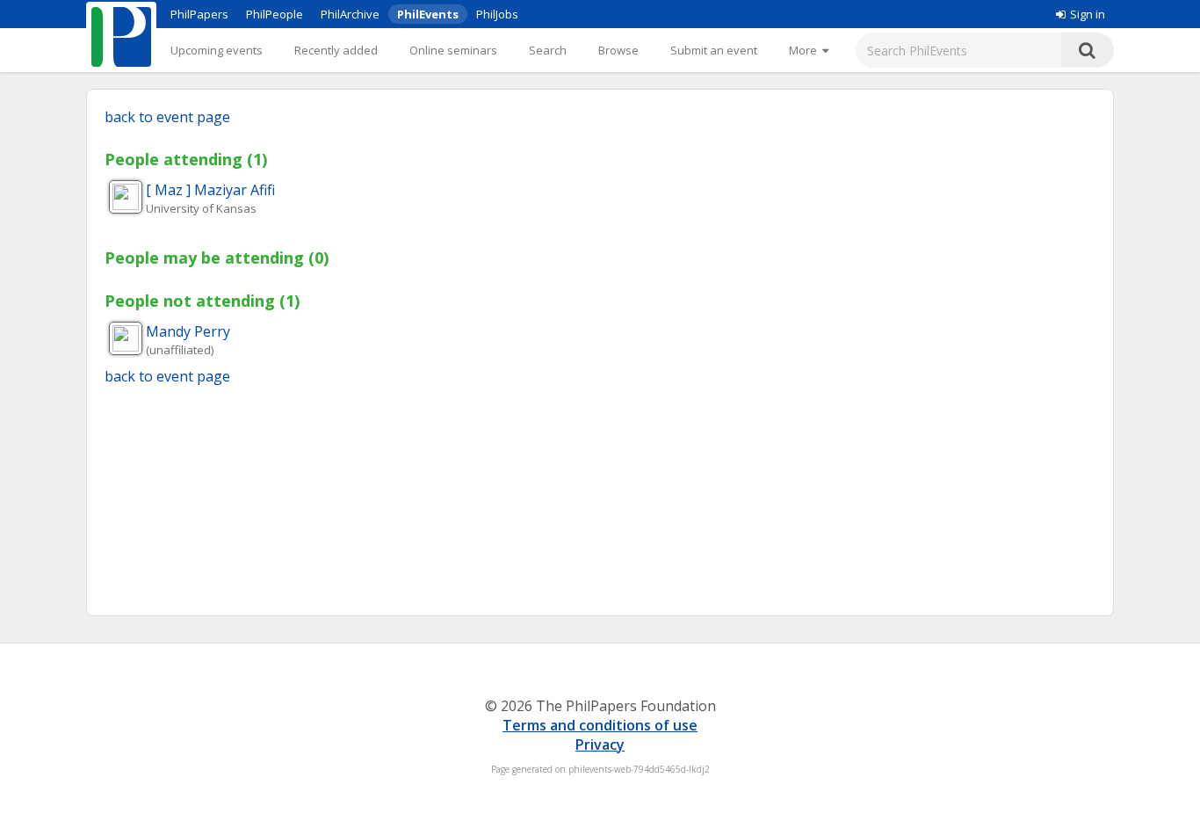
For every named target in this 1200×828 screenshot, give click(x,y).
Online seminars (453, 50)
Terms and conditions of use (600, 725)
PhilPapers (199, 14)
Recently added (336, 50)
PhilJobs (497, 14)
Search (548, 50)
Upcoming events (216, 50)
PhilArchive (350, 14)
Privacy (600, 744)
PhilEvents (428, 14)
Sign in (1087, 14)
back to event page (167, 117)
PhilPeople (274, 14)
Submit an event (713, 50)
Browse (618, 50)
